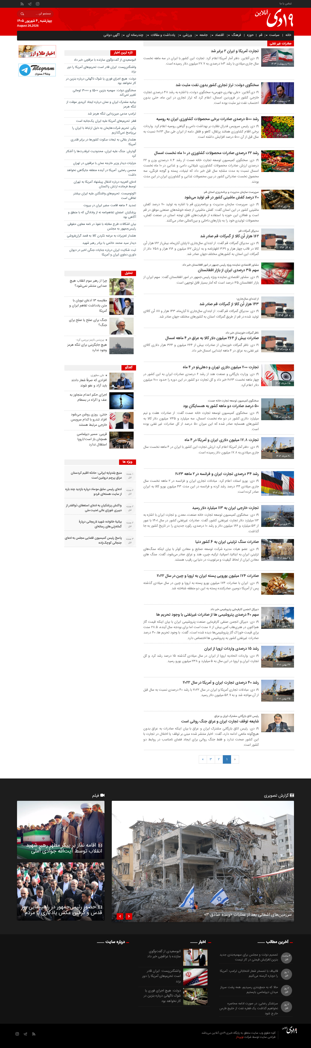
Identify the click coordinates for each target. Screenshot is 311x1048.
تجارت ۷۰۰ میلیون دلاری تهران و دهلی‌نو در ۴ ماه (221, 367)
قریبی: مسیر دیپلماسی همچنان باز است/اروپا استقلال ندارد (92, 439)
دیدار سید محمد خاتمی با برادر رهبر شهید (109, 243)
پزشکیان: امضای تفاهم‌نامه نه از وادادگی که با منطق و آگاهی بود (102, 215)
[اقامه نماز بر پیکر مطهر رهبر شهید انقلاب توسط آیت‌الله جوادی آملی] (60, 830)
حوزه (250, 35)
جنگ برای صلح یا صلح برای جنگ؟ (88, 322)
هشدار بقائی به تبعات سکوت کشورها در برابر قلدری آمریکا (103, 142)
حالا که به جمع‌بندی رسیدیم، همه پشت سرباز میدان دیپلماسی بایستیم (249, 990)
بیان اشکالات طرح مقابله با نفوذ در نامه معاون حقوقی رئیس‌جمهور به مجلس (102, 226)
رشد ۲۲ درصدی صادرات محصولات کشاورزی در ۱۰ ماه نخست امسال (206, 153)
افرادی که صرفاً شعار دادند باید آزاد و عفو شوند (89, 383)
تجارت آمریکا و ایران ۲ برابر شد (235, 51)
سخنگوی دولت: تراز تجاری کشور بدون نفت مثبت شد (217, 85)
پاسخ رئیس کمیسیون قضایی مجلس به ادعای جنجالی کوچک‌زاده (93, 541)
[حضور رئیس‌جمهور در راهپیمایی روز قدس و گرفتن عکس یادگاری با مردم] (60, 891)
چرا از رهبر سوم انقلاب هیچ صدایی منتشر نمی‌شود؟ (88, 283)
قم (260, 35)
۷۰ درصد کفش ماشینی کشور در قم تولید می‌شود (221, 197)
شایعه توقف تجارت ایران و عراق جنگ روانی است (220, 721)
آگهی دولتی (112, 35)
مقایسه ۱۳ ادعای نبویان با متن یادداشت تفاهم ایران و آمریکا (88, 306)
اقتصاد (219, 35)
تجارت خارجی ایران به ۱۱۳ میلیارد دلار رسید (225, 508)
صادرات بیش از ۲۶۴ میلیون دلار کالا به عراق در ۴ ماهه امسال (212, 338)
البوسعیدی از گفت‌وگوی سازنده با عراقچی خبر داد (105, 60)
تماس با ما (286, 3)
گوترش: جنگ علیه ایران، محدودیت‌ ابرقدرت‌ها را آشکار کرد (101, 154)
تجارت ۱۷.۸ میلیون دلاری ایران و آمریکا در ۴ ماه (221, 440)
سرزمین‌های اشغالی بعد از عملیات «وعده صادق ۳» (248, 915)
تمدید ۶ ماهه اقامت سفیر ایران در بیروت (110, 205)
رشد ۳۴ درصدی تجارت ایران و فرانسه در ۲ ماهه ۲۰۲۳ (217, 474)
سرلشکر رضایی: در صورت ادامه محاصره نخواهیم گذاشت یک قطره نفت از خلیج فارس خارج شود (248, 1008)
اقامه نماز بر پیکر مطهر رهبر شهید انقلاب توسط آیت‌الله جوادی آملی (64, 848)
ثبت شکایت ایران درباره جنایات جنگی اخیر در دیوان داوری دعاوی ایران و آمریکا (102, 252)
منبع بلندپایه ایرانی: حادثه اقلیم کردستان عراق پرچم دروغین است (96, 476)
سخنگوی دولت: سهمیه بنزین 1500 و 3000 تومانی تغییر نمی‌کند (104, 93)
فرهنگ (236, 35)
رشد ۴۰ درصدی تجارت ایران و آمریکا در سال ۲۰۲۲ (221, 683)
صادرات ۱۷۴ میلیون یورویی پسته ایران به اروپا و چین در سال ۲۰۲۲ (208, 576)
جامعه (203, 35)
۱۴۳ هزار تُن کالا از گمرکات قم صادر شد (229, 304)
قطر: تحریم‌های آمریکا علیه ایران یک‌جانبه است (106, 121)
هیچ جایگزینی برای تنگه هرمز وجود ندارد (87, 347)
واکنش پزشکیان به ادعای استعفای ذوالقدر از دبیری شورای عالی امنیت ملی (94, 508)
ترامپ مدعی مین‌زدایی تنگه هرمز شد (112, 113)
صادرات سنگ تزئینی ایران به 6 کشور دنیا (227, 542)
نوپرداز (240, 1037)
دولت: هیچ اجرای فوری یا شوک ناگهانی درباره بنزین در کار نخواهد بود (101, 81)
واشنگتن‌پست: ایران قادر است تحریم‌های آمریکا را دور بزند (101, 69)
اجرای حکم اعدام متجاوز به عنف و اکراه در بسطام (88, 397)
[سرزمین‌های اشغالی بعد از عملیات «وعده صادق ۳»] (203, 861)
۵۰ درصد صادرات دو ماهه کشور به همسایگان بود (221, 406)
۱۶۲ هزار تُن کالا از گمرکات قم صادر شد (229, 236)
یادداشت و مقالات (163, 35)
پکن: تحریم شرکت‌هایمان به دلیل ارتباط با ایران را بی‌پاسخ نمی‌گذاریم (104, 130)
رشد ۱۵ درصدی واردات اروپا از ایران (231, 649)
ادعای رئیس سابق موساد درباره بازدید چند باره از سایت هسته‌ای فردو (93, 492)
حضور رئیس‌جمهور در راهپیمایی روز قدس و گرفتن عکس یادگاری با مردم (61, 910)
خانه (288, 35)
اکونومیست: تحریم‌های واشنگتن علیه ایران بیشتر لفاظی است (104, 196)
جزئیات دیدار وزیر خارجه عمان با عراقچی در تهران (104, 163)
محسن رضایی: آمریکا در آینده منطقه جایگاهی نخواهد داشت (101, 173)
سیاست (274, 35)
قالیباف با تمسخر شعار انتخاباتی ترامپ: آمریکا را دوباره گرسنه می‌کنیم (249, 974)
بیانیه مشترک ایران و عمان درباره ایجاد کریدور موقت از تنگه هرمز (101, 104)
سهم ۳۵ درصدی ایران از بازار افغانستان (228, 270)
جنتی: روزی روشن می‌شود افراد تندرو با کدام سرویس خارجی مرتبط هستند (89, 420)
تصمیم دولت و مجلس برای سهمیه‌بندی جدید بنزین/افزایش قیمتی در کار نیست (249, 957)
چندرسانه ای (134, 35)
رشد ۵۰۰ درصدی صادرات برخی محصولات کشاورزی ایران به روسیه (207, 119)
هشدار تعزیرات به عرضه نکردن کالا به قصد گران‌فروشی (101, 235)
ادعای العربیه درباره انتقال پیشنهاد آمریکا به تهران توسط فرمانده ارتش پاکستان (105, 184)
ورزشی (187, 35)
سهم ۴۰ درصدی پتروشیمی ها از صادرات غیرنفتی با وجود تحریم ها (207, 615)
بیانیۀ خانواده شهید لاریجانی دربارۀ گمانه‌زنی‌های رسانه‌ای (100, 524)
